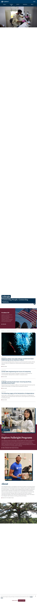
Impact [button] (4, 4)
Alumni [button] (17, 4)
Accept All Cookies (21, 600)
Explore (4, 324)
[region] (18, 598)
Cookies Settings (15, 600)
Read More (4, 366)
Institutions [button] (25, 4)
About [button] (32, 4)
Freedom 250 (11, 5)
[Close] (35, 596)
